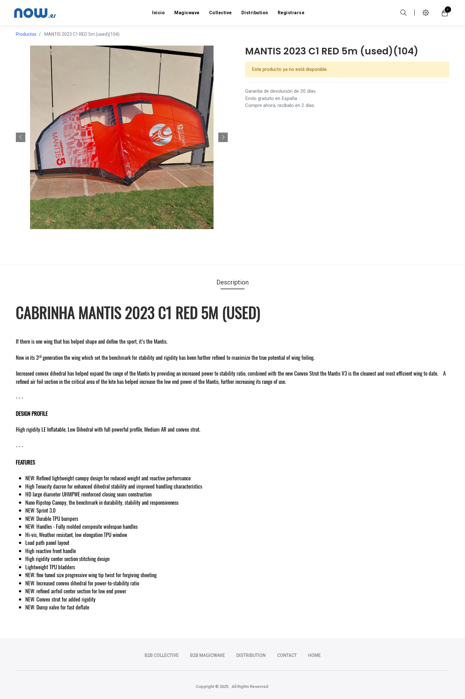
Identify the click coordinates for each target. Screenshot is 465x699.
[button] (20, 137)
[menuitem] (158, 12)
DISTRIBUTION (251, 655)
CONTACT (287, 655)
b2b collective (162, 655)
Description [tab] (232, 282)
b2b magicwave (207, 655)
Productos (26, 34)
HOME (314, 655)
